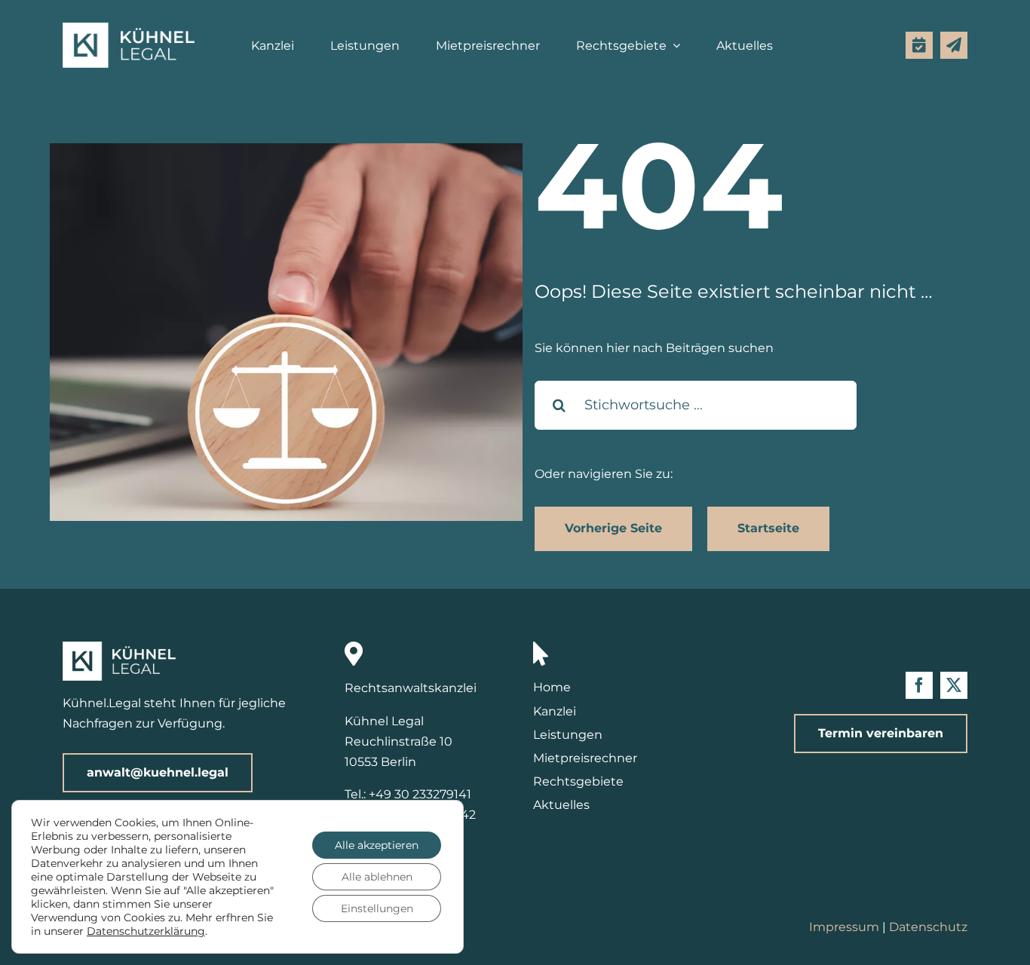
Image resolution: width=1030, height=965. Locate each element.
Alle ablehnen (377, 877)
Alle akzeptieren (376, 845)
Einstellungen (377, 908)
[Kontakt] (953, 45)
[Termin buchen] (919, 45)
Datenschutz (928, 927)
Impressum (844, 927)
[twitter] (953, 685)
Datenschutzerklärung (146, 931)
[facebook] (919, 685)
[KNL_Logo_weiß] (129, 28)
